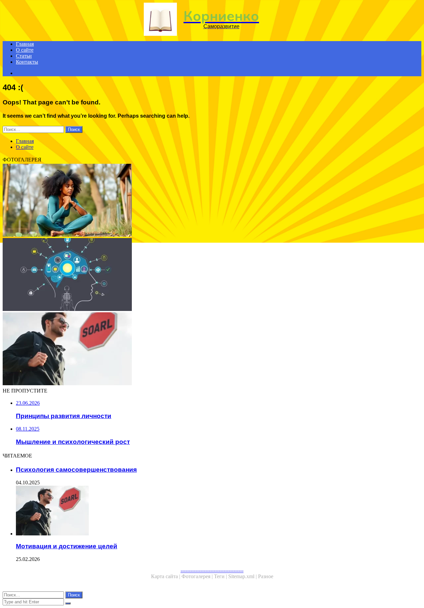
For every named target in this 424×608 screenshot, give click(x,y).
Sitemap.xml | (243, 576)
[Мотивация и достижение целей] (201, 349)
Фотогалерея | (198, 576)
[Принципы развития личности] (201, 201)
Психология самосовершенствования (76, 469)
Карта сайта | (166, 576)
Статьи (24, 56)
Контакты (27, 62)
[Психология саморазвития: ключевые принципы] (201, 275)
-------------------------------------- (212, 570)
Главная (25, 44)
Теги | (221, 576)
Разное (265, 576)
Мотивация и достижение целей (66, 546)
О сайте (24, 50)
